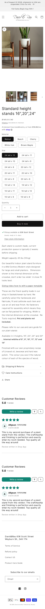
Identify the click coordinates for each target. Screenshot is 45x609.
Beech (20, 139)
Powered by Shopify (29, 604)
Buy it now (22, 224)
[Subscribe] (37, 579)
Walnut (8, 139)
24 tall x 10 (10, 161)
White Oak (9, 145)
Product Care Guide (13, 563)
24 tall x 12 (10, 155)
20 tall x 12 (26, 167)
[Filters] (34, 411)
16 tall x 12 (27, 185)
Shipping (5, 122)
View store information (14, 239)
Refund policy (11, 551)
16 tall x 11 (10, 191)
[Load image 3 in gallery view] (34, 96)
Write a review (16, 411)
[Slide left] (3, 97)
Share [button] (7, 380)
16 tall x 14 (10, 185)
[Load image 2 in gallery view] (22, 96)
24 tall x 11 (27, 155)
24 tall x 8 (9, 167)
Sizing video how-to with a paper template (22, 286)
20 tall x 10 (27, 173)
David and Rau (19, 604)
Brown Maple (27, 145)
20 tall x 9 (9, 179)
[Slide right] (42, 97)
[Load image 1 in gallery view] (11, 96)
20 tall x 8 (25, 179)
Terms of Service (12, 546)
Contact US (10, 557)
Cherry (33, 139)
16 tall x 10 (27, 191)
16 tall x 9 (9, 197)
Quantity (5, 203)
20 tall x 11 (10, 173)
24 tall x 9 (26, 161)
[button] (3, 17)
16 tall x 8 (25, 197)
